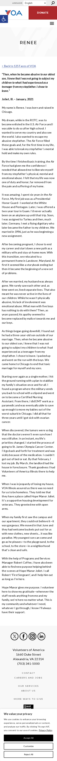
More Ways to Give (28, 699)
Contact (28, 673)
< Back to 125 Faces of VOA (19, 66)
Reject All (28, 754)
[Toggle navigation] (4, 23)
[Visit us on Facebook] (23, 636)
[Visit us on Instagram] (32, 636)
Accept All (28, 738)
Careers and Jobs (28, 677)
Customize (28, 746)
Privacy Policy (45, 730)
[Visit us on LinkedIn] (41, 636)
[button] (4, 19)
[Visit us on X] (14, 636)
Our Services (28, 686)
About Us (28, 690)
